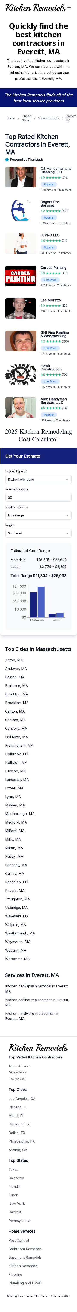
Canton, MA (15, 711)
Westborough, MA (20, 933)
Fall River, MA (16, 737)
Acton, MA (14, 660)
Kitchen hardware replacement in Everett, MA (32, 1016)
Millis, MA (13, 839)
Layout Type (14, 471)
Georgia (15, 1212)
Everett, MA (71, 118)
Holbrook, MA (17, 754)
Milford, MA (15, 831)
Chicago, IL (18, 1107)
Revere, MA (15, 890)
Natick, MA (14, 856)
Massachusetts (48, 118)
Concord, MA (16, 728)
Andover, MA (16, 668)
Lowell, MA (14, 788)
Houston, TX (19, 1124)
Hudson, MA (15, 771)
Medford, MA (16, 822)
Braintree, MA (16, 686)
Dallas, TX (17, 1133)
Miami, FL (16, 1116)
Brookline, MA (17, 703)
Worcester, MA (17, 959)
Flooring (15, 1274)
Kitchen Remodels (23, 1266)
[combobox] (38, 479)
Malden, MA (15, 805)
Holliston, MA (16, 762)
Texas (13, 1169)
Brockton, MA (16, 694)
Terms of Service (19, 1066)
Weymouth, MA (18, 942)
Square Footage (16, 489)
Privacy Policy (17, 1072)
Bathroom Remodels (25, 1249)
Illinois (14, 1195)
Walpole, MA (15, 925)
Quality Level (14, 507)
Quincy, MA (14, 873)
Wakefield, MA (17, 916)
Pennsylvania (19, 1221)
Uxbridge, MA (16, 907)
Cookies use (17, 1078)
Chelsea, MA (15, 720)
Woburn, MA (15, 950)
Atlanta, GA (18, 1150)
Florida (14, 1186)
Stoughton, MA (17, 899)
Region (10, 525)
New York (17, 1203)
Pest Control (19, 1240)
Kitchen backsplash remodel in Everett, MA (37, 988)
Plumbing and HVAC (25, 1283)
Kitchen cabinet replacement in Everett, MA (37, 1002)
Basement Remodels (25, 1257)
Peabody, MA (16, 865)
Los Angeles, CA (22, 1098)
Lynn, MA (13, 796)
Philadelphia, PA (22, 1141)
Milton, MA (14, 848)
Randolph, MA (17, 882)
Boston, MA (15, 677)
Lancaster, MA (17, 779)
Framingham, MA (19, 745)
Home (11, 118)
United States (26, 118)
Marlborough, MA (20, 814)
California (16, 1178)
